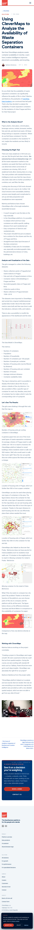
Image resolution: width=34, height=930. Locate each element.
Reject (19, 925)
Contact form (5, 901)
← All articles (5, 11)
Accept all (8, 925)
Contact (4, 890)
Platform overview (7, 837)
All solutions (5, 857)
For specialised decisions (9, 867)
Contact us (17, 794)
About (3, 877)
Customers (5, 883)
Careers (4, 880)
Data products (6, 840)
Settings (26, 925)
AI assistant (5, 843)
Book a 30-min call (7, 898)
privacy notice (15, 921)
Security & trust (6, 886)
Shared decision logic (8, 846)
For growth (5, 861)
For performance (6, 864)
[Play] (17, 708)
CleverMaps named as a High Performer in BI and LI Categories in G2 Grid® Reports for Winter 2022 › (27, 744)
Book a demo (17, 789)
